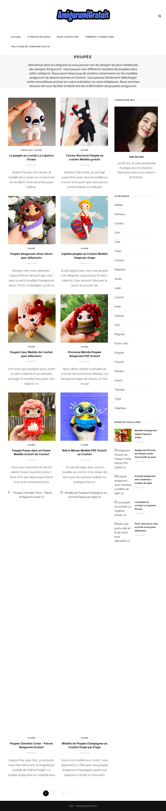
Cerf (117, 232)
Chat (117, 241)
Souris (118, 380)
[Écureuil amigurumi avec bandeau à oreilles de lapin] (122, 484)
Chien (117, 251)
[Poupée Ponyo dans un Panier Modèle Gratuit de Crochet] (31, 416)
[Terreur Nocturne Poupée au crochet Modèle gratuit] (84, 121)
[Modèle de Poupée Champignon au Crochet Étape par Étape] (84, 612)
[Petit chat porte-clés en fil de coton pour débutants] (122, 532)
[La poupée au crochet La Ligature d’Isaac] (31, 121)
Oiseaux (119, 315)
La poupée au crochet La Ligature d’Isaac (145, 505)
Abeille (118, 205)
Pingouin (119, 334)
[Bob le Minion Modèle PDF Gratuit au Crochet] (84, 416)
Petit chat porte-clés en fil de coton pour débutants (146, 527)
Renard (119, 371)
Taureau (119, 389)
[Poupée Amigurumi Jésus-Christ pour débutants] (31, 219)
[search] (160, 16)
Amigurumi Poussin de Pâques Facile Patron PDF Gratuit (145, 453)
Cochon (119, 260)
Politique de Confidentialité (30, 47)
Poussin (119, 361)
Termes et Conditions (99, 37)
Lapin (117, 288)
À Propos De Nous (39, 37)
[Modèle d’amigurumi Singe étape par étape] (122, 435)
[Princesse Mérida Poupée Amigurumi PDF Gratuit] (84, 318)
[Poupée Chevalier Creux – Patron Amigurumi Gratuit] (31, 612)
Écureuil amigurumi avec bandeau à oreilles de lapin (145, 479)
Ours (117, 325)
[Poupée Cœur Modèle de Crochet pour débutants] (31, 318)
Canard (118, 223)
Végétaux (120, 408)
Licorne (119, 297)
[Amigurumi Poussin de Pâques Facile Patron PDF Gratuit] (122, 458)
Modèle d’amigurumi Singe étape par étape (146, 434)
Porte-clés (27, 150)
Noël (117, 306)
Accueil (16, 37)
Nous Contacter (67, 37)
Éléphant (119, 269)
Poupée (38, 150)
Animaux (119, 214)
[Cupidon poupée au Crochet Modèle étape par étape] (84, 219)
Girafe (118, 278)
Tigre (117, 398)
